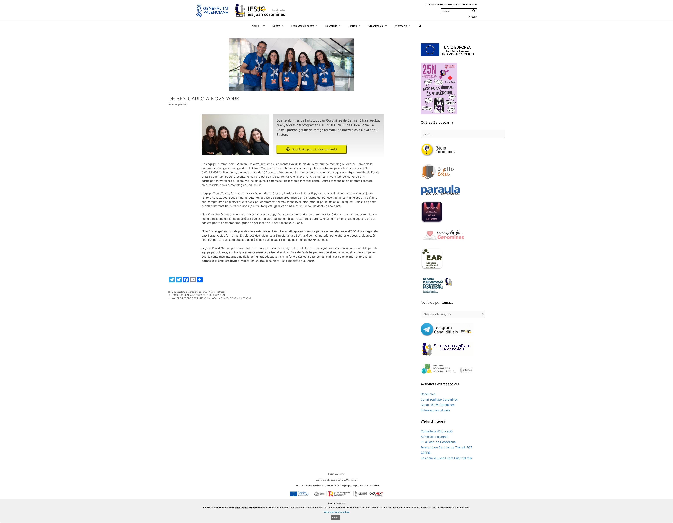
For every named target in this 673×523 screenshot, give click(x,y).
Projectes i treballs (217, 292)
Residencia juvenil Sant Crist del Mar (446, 458)
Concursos (428, 394)
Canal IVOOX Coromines (438, 405)
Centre (276, 26)
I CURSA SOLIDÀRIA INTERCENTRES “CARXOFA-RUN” (199, 295)
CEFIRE (426, 452)
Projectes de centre (302, 26)
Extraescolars (178, 292)
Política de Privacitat (314, 485)
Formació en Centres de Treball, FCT (446, 447)
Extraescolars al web (435, 410)
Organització (375, 26)
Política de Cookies (335, 485)
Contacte (360, 485)
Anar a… (256, 26)
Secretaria (331, 26)
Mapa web (350, 485)
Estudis (353, 26)
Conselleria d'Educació (437, 431)
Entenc (335, 517)
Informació (400, 26)
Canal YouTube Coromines (439, 399)
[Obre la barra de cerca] (420, 26)
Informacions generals (196, 292)
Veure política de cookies (336, 512)
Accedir (473, 16)
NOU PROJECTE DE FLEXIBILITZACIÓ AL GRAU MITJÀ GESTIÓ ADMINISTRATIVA (211, 298)
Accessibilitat (372, 485)
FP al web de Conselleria (438, 442)
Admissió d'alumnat (434, 436)
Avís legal (298, 485)
